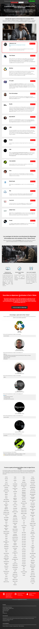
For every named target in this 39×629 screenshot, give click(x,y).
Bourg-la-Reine (6, 510)
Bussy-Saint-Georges (6, 520)
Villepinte (32, 571)
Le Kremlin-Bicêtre (15, 537)
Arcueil (6, 482)
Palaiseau (23, 527)
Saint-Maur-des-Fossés (32, 507)
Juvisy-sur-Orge (15, 521)
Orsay (24, 522)
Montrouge (24, 501)
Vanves (33, 551)
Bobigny (6, 497)
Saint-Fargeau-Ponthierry (32, 498)
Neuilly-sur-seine (23, 511)
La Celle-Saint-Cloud (15, 524)
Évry (15, 482)
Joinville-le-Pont (15, 519)
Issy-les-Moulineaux (15, 516)
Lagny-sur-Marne (15, 529)
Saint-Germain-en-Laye (33, 501)
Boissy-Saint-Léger (6, 501)
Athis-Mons (6, 487)
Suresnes (32, 538)
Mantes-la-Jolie (15, 579)
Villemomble (33, 560)
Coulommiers (6, 566)
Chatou (6, 536)
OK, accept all (32, 1)
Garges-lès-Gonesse (15, 499)
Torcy (33, 543)
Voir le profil (33, 43)
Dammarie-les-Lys (6, 571)
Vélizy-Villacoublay (33, 553)
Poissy (24, 570)
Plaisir (24, 568)
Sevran (33, 528)
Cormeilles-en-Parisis (6, 564)
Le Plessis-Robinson (15, 544)
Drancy (6, 574)
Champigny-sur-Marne (6, 526)
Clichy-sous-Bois (6, 553)
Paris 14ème (24, 537)
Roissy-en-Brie (32, 482)
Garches (15, 496)
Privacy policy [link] (26, 2)
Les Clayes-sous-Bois (15, 553)
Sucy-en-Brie (33, 536)
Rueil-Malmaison (32, 487)
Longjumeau (15, 572)
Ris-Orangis (32, 480)
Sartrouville (32, 521)
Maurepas (15, 584)
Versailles (32, 555)
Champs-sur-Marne (6, 529)
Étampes (15, 480)
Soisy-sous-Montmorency (33, 533)
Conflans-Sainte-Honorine (6, 559)
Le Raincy (15, 551)
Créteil (6, 569)
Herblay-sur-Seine (15, 511)
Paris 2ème (24, 551)
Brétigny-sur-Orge (6, 512)
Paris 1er (24, 548)
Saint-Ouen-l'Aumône (33, 513)
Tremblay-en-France (33, 548)
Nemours (23, 506)
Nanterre (24, 504)
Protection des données (6, 609)
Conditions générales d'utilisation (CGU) (8, 608)
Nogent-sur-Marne (24, 513)
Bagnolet (6, 494)
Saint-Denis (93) (32, 492)
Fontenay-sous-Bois (15, 489)
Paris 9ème (24, 563)
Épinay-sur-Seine (6, 581)
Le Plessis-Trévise (15, 546)
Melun (24, 478)
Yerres (33, 583)
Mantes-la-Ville (15, 581)
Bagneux (6, 492)
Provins (24, 575)
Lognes (15, 570)
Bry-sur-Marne (6, 517)
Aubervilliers (6, 489)
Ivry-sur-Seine (15, 518)
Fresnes (15, 493)
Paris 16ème (24, 541)
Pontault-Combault (24, 571)
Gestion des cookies (5, 610)
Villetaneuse (33, 573)
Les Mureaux (15, 557)
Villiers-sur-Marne (32, 576)
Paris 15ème (24, 539)
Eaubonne (6, 578)
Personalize (21, 2)
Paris (24, 530)
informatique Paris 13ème (6, 620)
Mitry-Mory (24, 482)
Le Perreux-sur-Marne (15, 541)
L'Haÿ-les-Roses (15, 565)
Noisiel (24, 515)
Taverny (32, 540)
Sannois (32, 518)
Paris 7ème (24, 560)
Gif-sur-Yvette (15, 504)
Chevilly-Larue (6, 544)
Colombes (6, 555)
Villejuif (33, 558)
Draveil (6, 576)
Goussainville (15, 508)
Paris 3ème (24, 553)
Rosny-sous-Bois (32, 485)
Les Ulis (15, 562)
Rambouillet (33, 478)
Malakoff (15, 577)
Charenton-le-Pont (6, 531)
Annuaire (4, 607)
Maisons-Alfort (15, 574)
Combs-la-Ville (6, 556)
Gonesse (15, 506)
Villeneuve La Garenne (33, 563)
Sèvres (33, 530)
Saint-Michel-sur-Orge (32, 510)
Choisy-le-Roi (6, 548)
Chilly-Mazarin (6, 546)
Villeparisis (32, 569)
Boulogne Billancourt (6, 508)
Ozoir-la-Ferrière (23, 525)
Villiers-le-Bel (33, 574)
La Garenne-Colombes (15, 527)
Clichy (6, 551)
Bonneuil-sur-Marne (6, 505)
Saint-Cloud (32, 489)
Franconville (15, 491)
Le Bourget (15, 532)
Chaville (6, 538)
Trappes (32, 545)
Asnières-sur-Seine (6, 485)
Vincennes (32, 578)
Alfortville (6, 478)
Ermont (15, 478)
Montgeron (24, 490)
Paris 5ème (24, 556)
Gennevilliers (15, 501)
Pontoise (24, 573)
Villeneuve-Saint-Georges (32, 567)
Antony (6, 480)
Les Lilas (15, 555)
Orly (23, 520)
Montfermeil (24, 488)
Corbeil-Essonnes (6, 561)
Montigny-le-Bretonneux (24, 493)
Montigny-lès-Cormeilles (24, 496)
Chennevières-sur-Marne (6, 542)
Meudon (24, 480)
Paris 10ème (24, 532)
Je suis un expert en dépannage (19, 307)
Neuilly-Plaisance (23, 508)
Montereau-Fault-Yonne (24, 486)
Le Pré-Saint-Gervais (15, 549)
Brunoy (6, 515)
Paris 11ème (24, 534)
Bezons (6, 496)
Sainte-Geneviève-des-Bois (33, 495)
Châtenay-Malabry (6, 533)
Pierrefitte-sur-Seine (24, 566)
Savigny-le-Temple (33, 523)
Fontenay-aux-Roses (15, 486)
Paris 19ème (24, 546)
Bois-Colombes (6, 499)
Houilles (15, 513)
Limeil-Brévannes (15, 567)
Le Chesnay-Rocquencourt (15, 535)
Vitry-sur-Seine (32, 581)
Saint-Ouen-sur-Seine (32, 516)
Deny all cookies (15, 2)
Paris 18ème (24, 544)
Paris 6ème (24, 558)
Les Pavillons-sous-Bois (15, 560)
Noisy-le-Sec (24, 518)
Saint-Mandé (33, 504)
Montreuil (23, 499)
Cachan (6, 522)
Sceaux (33, 526)
